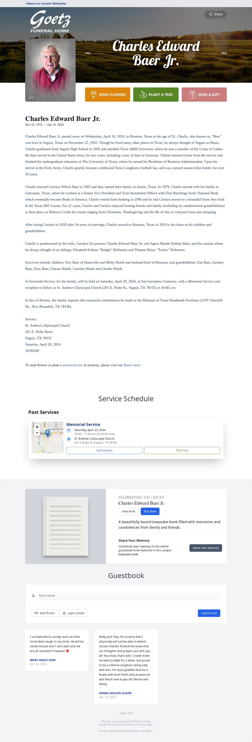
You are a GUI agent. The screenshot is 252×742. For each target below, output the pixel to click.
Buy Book (150, 511)
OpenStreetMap (130, 731)
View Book (128, 511)
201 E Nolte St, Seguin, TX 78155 (95, 442)
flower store (132, 364)
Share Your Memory (206, 548)
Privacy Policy (114, 724)
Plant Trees (182, 450)
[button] (47, 433)
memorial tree (73, 364)
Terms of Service (137, 724)
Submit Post (209, 613)
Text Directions (104, 450)
